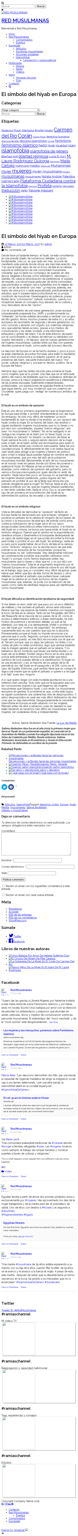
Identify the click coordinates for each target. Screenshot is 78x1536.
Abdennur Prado (11, 130)
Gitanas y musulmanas (14, 810)
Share (23, 1055)
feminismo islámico (19, 145)
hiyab (51, 145)
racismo (57, 186)
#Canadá (57, 1143)
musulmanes (33, 176)
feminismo (63, 141)
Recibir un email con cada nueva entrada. (30, 895)
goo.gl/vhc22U (25, 1236)
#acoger (6, 1146)
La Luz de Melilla (67, 722)
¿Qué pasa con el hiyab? (54, 772)
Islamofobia (23, 57)
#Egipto (28, 1214)
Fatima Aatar (8, 1075)
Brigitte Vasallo (44, 130)
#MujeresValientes (12, 1214)
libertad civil (9, 156)
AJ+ (3, 1167)
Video (8, 1171)
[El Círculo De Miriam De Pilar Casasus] (32, 958)
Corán (25, 135)
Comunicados (24, 39)
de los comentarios (23, 917)
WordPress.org (17, 920)
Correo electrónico (13, 866)
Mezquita (45, 166)
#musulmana (23, 1264)
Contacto (14, 83)
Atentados (28, 130)
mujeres (22, 171)
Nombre (7, 860)
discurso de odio (10, 141)
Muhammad (61, 165)
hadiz (42, 145)
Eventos (20, 42)
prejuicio (32, 186)
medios (35, 166)
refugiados (68, 186)
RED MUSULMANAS (25, 21)
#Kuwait (47, 1207)
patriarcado (10, 181)
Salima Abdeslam (36, 807)
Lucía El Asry (57, 156)
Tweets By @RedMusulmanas (18, 1310)
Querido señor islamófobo (58, 767)
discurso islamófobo (33, 141)
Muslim (66, 172)
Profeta (45, 185)
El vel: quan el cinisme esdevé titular (26, 1097)
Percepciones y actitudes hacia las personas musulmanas (42, 761)
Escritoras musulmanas (29, 51)
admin (48, 244)
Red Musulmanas (19, 36)
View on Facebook (9, 1055)
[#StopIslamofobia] (20, 196)
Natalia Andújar (52, 176)
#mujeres (55, 1146)
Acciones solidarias (27, 54)
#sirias (40, 1146)
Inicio (12, 33)
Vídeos (20, 71)
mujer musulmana (47, 171)
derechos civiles (49, 804)
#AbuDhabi (8, 1211)
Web (4, 873)
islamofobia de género (49, 151)
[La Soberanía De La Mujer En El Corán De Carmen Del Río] (43, 964)
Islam (12, 74)
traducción (10, 190)
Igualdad (61, 145)
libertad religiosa (33, 156)
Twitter (17, 936)
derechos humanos (57, 136)
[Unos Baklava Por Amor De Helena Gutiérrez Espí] (39, 955)
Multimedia (15, 63)
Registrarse (15, 908)
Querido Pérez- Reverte (53, 764)
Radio (19, 69)
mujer (6, 171)
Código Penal (39, 137)
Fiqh (18, 80)
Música (20, 66)
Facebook (19, 941)
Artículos (21, 48)
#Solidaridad (52, 1282)
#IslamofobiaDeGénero (15, 1089)
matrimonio (22, 165)
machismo (55, 161)
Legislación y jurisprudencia (39, 60)
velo (24, 190)
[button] (10, 86)
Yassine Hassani (40, 190)
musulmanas (12, 176)
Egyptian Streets (13, 1222)
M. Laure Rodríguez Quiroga (36, 158)
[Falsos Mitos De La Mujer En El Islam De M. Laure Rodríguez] (43, 970)
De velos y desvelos (47, 770)
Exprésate (14, 45)
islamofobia (15, 150)
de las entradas (20, 914)
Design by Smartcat (13, 1530)
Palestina (69, 176)
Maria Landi (12, 1139)
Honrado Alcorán (26, 77)
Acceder (14, 911)
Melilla (5, 807)
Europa (51, 141)
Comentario (8, 830)
